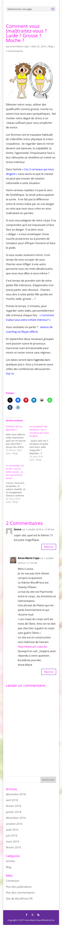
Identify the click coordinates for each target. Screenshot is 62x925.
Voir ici (10, 373)
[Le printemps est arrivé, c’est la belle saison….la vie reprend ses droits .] (17, 484)
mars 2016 (12, 841)
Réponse (48, 546)
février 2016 (13, 847)
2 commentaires (14, 50)
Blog (50, 46)
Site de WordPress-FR (19, 898)
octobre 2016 (14, 824)
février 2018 (13, 806)
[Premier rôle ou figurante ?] (17, 440)
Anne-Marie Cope (19, 46)
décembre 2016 (16, 818)
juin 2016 (11, 835)
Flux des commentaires (20, 892)
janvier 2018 (13, 812)
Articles (10, 861)
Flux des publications (18, 886)
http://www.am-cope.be (32, 646)
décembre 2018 (16, 794)
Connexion (12, 880)
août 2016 (12, 829)
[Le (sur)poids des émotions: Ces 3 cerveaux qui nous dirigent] (41, 443)
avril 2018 (12, 800)
